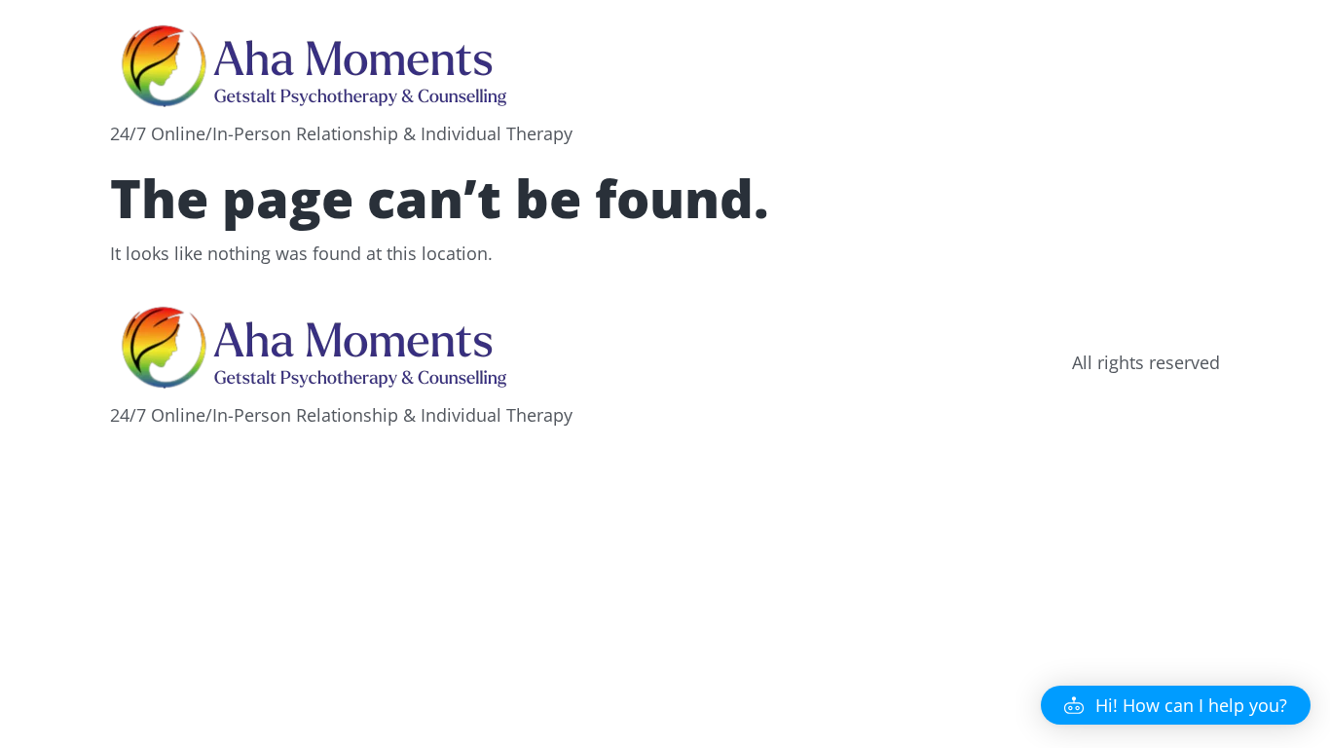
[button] (1176, 705)
